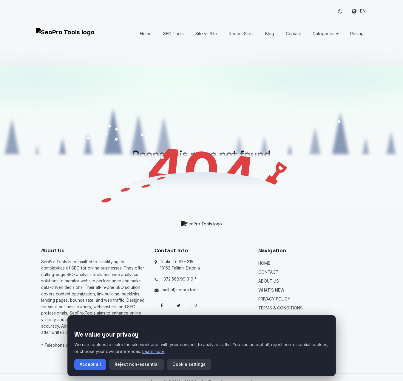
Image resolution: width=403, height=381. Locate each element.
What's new (271, 290)
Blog (269, 33)
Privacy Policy (274, 299)
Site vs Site (206, 33)
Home (146, 33)
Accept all (90, 364)
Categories (324, 33)
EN (361, 10)
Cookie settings (189, 364)
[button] (340, 11)
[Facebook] (161, 305)
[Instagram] (195, 305)
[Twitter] (178, 305)
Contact (293, 33)
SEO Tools (173, 33)
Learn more (153, 351)
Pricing (357, 33)
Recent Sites (241, 33)
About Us (268, 281)
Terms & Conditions (280, 308)
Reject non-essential (137, 364)
